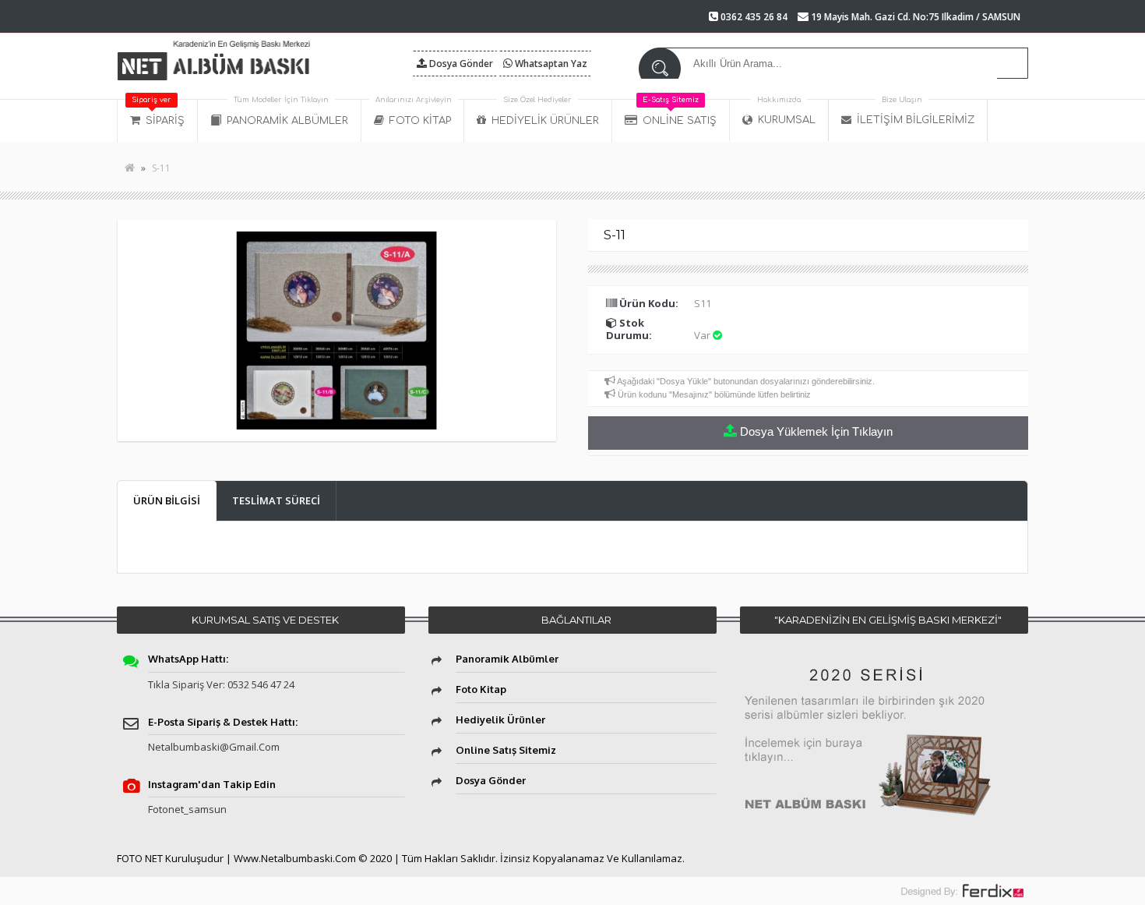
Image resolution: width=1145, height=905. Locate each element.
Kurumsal (786, 112)
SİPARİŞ (158, 113)
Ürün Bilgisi (166, 500)
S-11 (161, 168)
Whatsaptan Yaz (550, 63)
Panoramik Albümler (287, 113)
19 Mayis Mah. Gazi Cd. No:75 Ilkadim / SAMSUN (914, 16)
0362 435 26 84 (752, 16)
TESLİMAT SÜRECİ (276, 500)
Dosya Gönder (460, 63)
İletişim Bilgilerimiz (915, 112)
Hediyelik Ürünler (545, 113)
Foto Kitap (413, 113)
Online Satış (680, 113)
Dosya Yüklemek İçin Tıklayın (815, 431)
